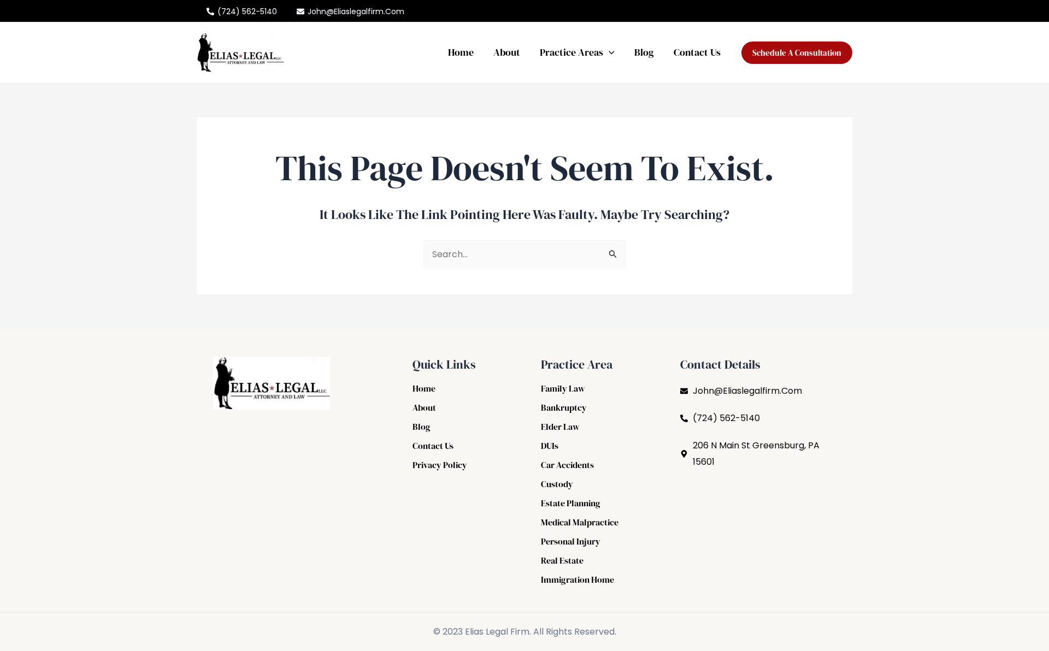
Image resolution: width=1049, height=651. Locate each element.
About (506, 52)
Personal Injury (570, 541)
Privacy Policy (439, 464)
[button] (609, 52)
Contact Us (697, 52)
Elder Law (560, 426)
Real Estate (562, 560)
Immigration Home (577, 579)
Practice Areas (571, 52)
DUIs (549, 445)
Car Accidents (567, 464)
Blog (644, 52)
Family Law (563, 388)
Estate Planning (570, 503)
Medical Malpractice (579, 522)
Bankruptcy (564, 407)
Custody (557, 483)
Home (461, 52)
